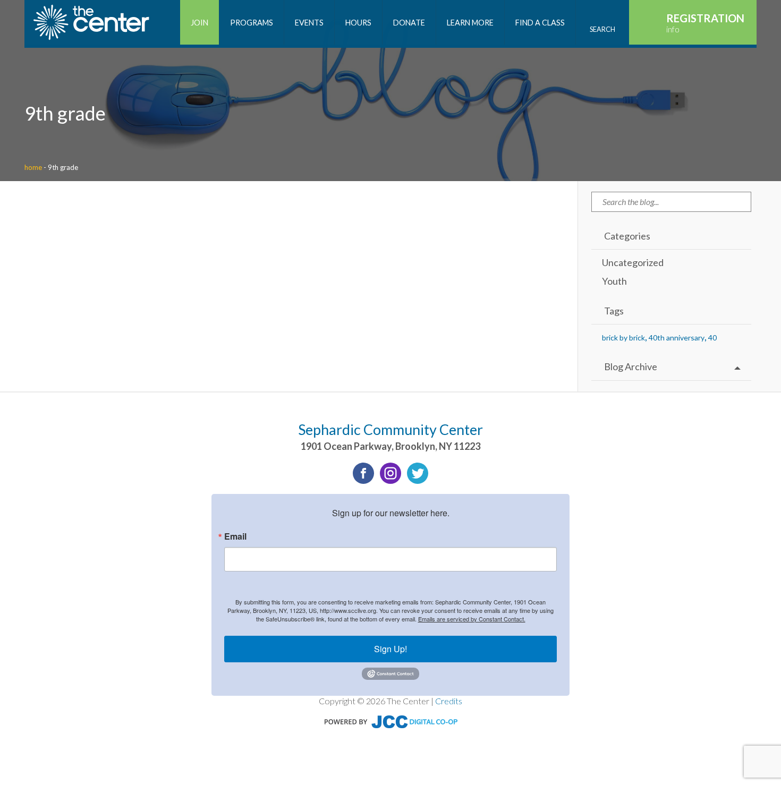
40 (712, 337)
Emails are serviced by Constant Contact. (471, 619)
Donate (409, 22)
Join (199, 22)
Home (33, 167)
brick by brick (623, 337)
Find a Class (540, 22)
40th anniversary (676, 337)
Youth (614, 281)
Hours (358, 22)
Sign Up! (390, 649)
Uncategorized (633, 262)
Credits (448, 701)
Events (309, 22)
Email (235, 536)
